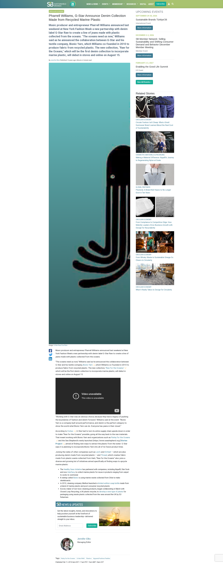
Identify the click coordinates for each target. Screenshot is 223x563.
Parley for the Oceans (68, 558)
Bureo (75, 478)
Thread (104, 455)
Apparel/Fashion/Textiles (101, 558)
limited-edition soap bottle (109, 483)
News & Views (92, 4)
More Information (144, 28)
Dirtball (108, 452)
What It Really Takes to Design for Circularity (154, 290)
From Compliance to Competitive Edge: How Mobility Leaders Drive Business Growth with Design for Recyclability (154, 225)
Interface (71, 472)
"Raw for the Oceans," (114, 368)
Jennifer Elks (55, 60)
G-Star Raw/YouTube (60, 345)
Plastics (89, 558)
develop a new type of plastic (111, 492)
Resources (131, 4)
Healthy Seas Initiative (73, 469)
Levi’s (98, 452)
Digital (143, 4)
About (151, 4)
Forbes (70, 431)
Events (105, 4)
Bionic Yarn (88, 365)
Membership (117, 4)
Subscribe (160, 4)
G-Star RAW (80, 558)
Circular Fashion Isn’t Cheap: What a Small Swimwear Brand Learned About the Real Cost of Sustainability (154, 125)
